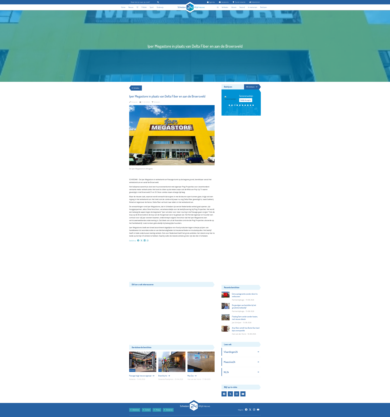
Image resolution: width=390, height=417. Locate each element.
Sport (152, 7)
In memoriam (252, 7)
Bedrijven (263, 7)
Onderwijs (160, 7)
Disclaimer (169, 410)
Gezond (242, 7)
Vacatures (225, 2)
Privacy (158, 410)
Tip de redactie (239, 2)
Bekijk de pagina (245, 104)
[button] (229, 110)
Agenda (212, 2)
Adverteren (255, 2)
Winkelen (225, 7)
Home (123, 7)
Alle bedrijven (250, 87)
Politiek (144, 7)
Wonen (233, 7)
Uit (218, 7)
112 (137, 7)
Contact (147, 410)
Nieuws (130, 7)
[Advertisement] (172, 263)
